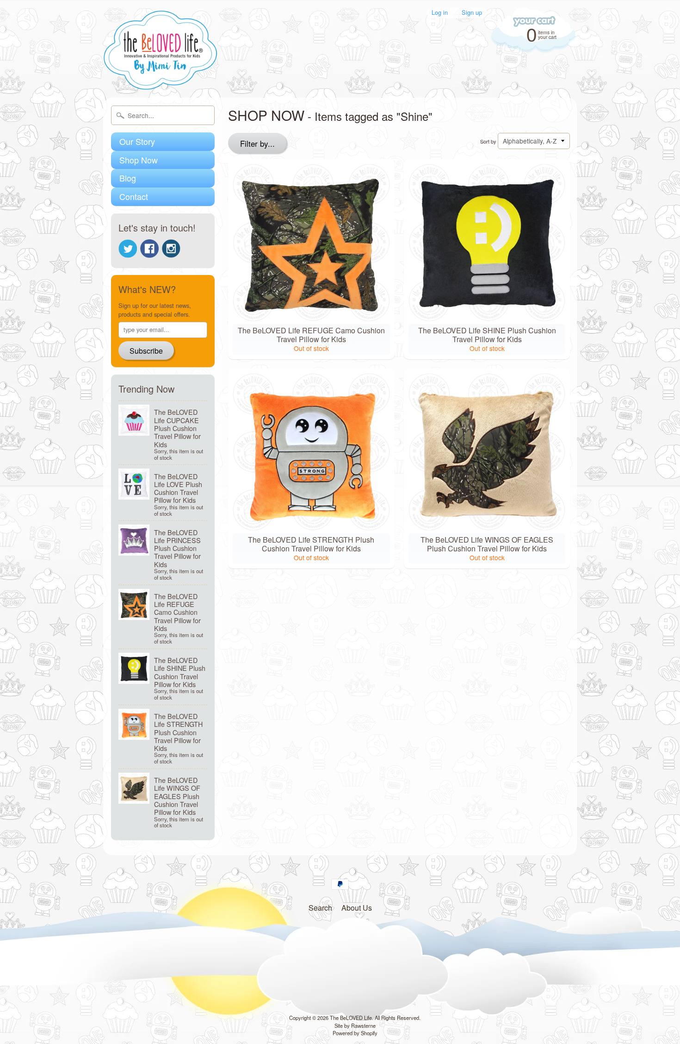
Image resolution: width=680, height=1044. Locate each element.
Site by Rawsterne (355, 1025)
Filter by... (257, 143)
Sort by (488, 141)
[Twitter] (127, 248)
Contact (133, 196)
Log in (440, 13)
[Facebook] (149, 248)
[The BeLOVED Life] (161, 77)
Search (320, 907)
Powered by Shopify (355, 1033)
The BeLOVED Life (351, 1017)
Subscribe (146, 350)
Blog (127, 178)
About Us (356, 907)
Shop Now (138, 160)
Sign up (472, 13)
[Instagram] (171, 248)
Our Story (137, 141)
